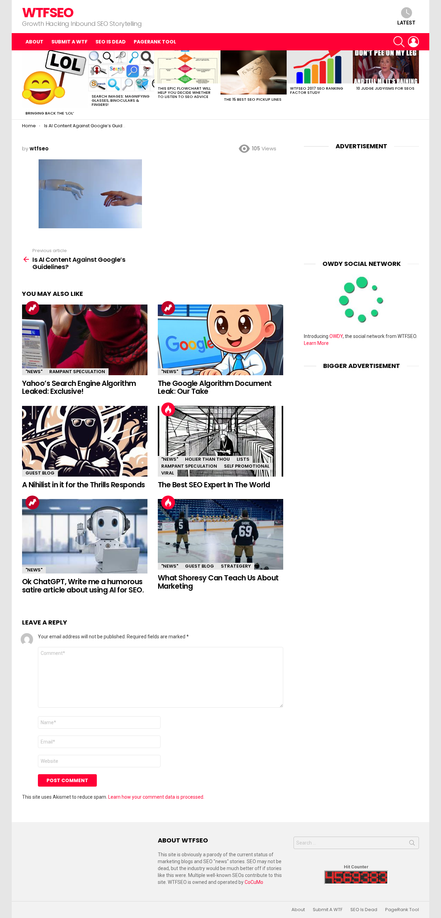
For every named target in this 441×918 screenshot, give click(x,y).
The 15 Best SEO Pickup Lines (252, 99)
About (34, 41)
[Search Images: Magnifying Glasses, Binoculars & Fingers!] (121, 70)
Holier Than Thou (207, 459)
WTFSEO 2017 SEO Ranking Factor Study (316, 90)
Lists (243, 459)
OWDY (336, 336)
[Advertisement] (361, 200)
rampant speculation (77, 371)
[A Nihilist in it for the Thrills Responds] (84, 441)
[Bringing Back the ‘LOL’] (55, 79)
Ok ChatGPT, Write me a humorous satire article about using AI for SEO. (83, 586)
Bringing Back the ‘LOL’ (49, 113)
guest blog (39, 473)
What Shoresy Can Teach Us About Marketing (218, 582)
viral (167, 473)
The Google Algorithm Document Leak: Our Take (215, 387)
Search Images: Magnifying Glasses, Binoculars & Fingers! (121, 100)
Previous (25, 84)
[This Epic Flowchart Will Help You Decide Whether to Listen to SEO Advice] (187, 66)
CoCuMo (254, 882)
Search (412, 844)
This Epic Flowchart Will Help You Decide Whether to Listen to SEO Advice (184, 92)
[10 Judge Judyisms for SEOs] (386, 66)
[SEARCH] (398, 41)
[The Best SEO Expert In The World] (220, 441)
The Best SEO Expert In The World (214, 485)
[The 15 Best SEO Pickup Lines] (253, 72)
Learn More (316, 343)
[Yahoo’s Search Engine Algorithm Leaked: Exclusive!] (84, 340)
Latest (406, 23)
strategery (236, 566)
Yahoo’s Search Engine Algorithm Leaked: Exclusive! (79, 387)
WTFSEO (47, 12)
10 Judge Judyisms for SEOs (385, 88)
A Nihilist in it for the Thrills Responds (83, 485)
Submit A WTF (69, 41)
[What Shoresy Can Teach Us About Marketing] (220, 534)
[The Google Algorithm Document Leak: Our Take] (220, 340)
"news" (33, 371)
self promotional (246, 466)
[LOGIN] (413, 41)
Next (415, 84)
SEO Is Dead (110, 41)
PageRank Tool (155, 41)
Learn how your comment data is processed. (156, 797)
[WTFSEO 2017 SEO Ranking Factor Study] (320, 66)
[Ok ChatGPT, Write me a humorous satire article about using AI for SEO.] (84, 536)
